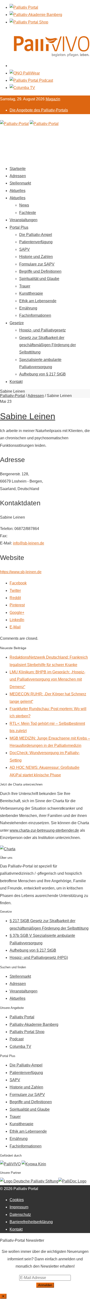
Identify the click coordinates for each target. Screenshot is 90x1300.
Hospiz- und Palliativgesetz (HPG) (39, 957)
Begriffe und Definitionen (40, 271)
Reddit (15, 598)
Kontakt (16, 382)
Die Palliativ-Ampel (35, 235)
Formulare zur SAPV (36, 264)
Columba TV (20, 1046)
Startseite (18, 169)
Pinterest (17, 605)
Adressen (18, 176)
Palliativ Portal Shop (27, 1032)
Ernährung (28, 308)
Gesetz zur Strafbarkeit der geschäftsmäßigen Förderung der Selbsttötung (47, 345)
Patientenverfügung (36, 242)
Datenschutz (20, 1214)
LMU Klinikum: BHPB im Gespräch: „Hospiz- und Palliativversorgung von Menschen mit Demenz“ (47, 679)
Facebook (18, 583)
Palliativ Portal (22, 1017)
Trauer (24, 286)
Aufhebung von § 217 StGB (42, 374)
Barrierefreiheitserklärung (31, 1222)
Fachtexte (27, 213)
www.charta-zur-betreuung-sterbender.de (44, 830)
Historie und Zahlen (36, 257)
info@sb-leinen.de (28, 543)
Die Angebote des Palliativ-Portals (39, 110)
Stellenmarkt (20, 183)
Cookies (17, 1200)
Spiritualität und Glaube (39, 279)
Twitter (15, 590)
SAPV (24, 249)
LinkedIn (17, 620)
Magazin (53, 99)
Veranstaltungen (23, 220)
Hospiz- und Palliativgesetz (42, 330)
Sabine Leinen (27, 416)
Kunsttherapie (31, 293)
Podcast (17, 1039)
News (24, 205)
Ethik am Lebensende (37, 301)
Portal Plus (19, 227)
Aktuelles (17, 191)
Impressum (19, 1207)
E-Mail (15, 627)
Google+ (17, 612)
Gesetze (17, 323)
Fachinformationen (35, 315)
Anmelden (45, 1285)
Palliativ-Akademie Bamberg (34, 1024)
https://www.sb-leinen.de (21, 572)
